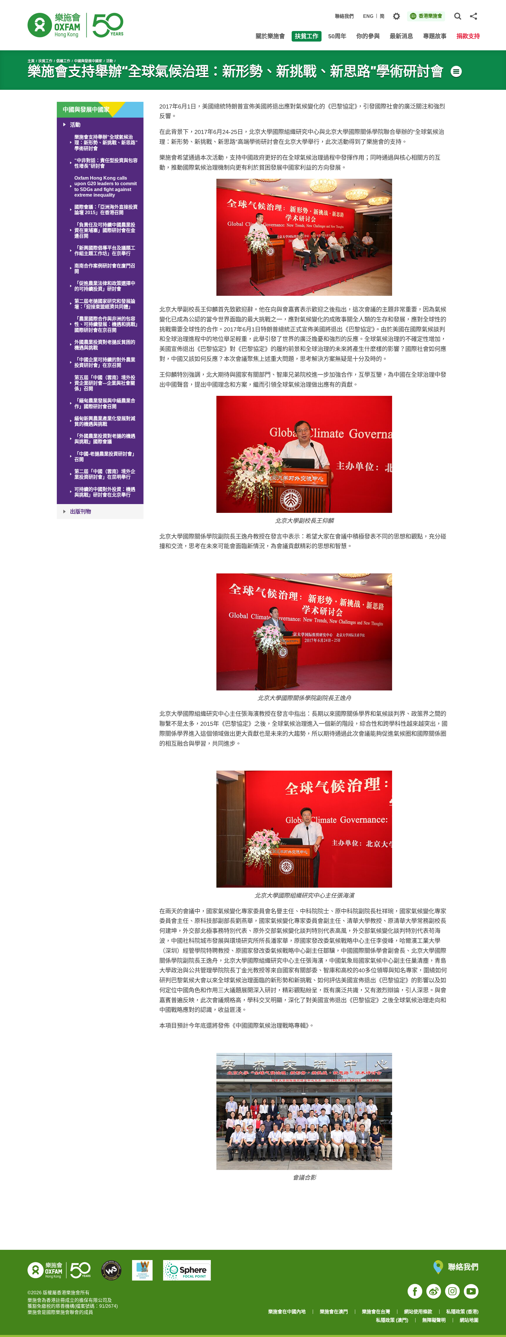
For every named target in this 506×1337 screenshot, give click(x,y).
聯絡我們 (344, 16)
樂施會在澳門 (334, 1311)
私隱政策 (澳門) (392, 1320)
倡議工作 (63, 61)
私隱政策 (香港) (462, 1311)
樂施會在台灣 (376, 1311)
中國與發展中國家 (88, 61)
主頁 (31, 61)
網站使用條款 (418, 1311)
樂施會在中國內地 (287, 1311)
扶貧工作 (45, 61)
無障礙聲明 (434, 1320)
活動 (109, 61)
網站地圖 (469, 1320)
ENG (368, 16)
